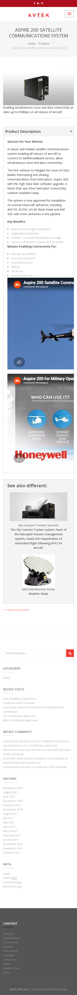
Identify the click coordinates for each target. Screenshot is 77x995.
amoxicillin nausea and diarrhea (22, 750)
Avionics (8, 946)
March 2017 (10, 831)
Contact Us (9, 959)
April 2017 (9, 827)
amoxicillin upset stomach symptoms (25, 758)
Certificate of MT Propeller (19, 703)
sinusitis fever (11, 745)
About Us (8, 933)
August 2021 (10, 792)
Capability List (11, 938)
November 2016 (12, 848)
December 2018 (13, 809)
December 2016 (13, 844)
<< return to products (16, 610)
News (6, 678)
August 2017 (10, 814)
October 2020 (11, 805)
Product (44, 43)
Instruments (10, 951)
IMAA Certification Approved (20, 720)
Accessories (10, 942)
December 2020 (13, 801)
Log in (6, 873)
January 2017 (10, 839)
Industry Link (10, 968)
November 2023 (12, 788)
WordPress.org (12, 886)
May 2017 (8, 822)
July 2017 (8, 818)
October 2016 (11, 852)
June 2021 (9, 796)
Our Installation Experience (19, 698)
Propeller (9, 955)
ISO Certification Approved (19, 716)
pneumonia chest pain (17, 767)
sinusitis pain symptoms (17, 741)
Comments (12, 882)
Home (32, 43)
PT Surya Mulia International (47, 989)
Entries (10, 878)
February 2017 (11, 835)
